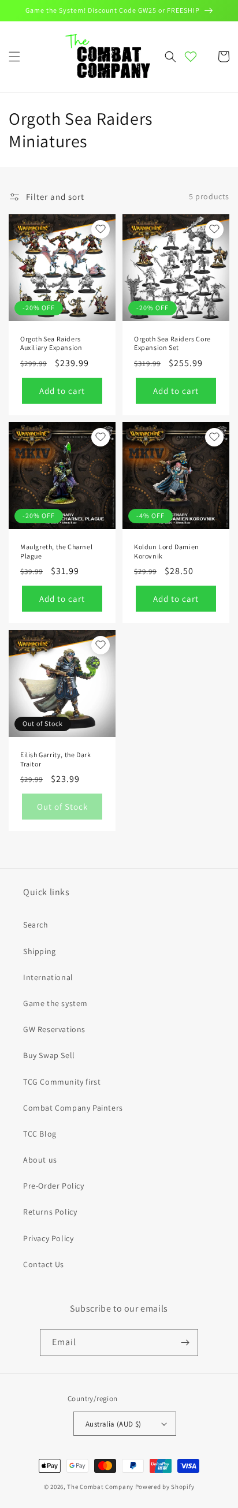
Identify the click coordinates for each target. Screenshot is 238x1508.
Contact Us (43, 1264)
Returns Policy (50, 1212)
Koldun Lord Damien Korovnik (166, 551)
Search (36, 924)
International (48, 977)
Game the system (55, 1003)
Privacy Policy (48, 1238)
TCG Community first (62, 1082)
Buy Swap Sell (49, 1055)
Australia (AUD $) (113, 1424)
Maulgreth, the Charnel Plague (56, 551)
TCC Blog (40, 1134)
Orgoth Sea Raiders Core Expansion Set (172, 343)
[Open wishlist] (190, 56)
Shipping (39, 951)
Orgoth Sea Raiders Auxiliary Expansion (51, 343)
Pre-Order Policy (53, 1186)
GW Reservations (54, 1029)
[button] (14, 56)
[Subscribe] (185, 1342)
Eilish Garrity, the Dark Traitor (55, 759)
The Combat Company (100, 1487)
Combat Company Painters (73, 1108)
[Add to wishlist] (100, 229)
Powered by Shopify (165, 1487)
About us (40, 1160)
